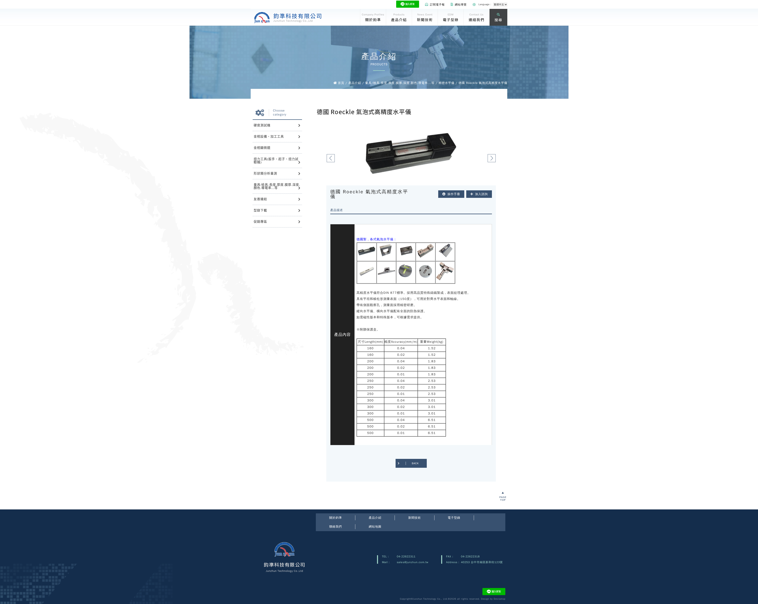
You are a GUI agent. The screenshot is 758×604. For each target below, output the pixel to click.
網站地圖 (375, 526)
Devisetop (499, 598)
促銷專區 (260, 221)
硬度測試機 (262, 125)
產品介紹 (375, 517)
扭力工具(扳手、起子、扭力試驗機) (276, 160)
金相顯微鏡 (262, 147)
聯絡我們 (335, 526)
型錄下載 (260, 210)
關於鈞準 (335, 517)
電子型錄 (454, 517)
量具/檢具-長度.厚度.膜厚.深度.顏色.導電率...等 (277, 186)
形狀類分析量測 (265, 173)
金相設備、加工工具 (269, 136)
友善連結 (260, 199)
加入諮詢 (481, 194)
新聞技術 (414, 517)
